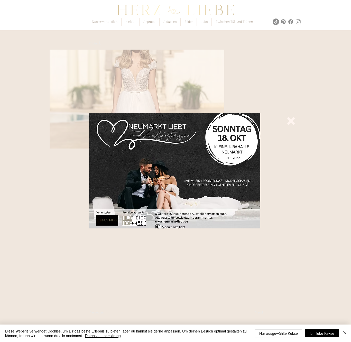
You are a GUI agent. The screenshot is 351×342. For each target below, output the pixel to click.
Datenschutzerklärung (103, 335)
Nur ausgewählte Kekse (278, 333)
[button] (291, 121)
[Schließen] (345, 333)
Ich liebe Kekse (322, 333)
